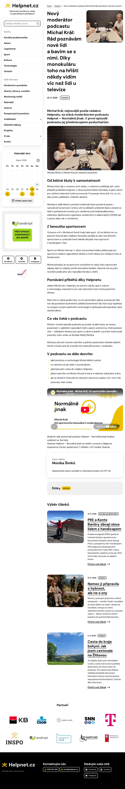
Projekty (8, 130)
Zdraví (7, 43)
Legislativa (10, 48)
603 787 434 (52, 769)
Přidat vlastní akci (23, 200)
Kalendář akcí (22, 153)
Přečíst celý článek (97, 564)
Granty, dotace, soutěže (17, 91)
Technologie (10, 65)
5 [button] (32, 194)
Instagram (35, 261)
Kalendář (9, 102)
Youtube (21, 261)
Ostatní (8, 71)
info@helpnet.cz (71, 769)
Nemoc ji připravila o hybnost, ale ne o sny (103, 588)
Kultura (8, 60)
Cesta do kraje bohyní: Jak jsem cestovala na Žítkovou (100, 648)
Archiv (7, 141)
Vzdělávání (10, 119)
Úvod (49, 6)
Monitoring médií (13, 96)
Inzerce (8, 107)
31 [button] (7, 194)
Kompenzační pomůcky (16, 113)
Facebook (8, 261)
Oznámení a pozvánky (15, 85)
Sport (7, 54)
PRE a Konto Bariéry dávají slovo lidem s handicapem (104, 524)
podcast (66, 488)
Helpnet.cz (25, 5)
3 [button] (22, 194)
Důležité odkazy (12, 124)
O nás (7, 136)
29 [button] (32, 189)
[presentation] (65, 527)
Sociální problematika (16, 37)
